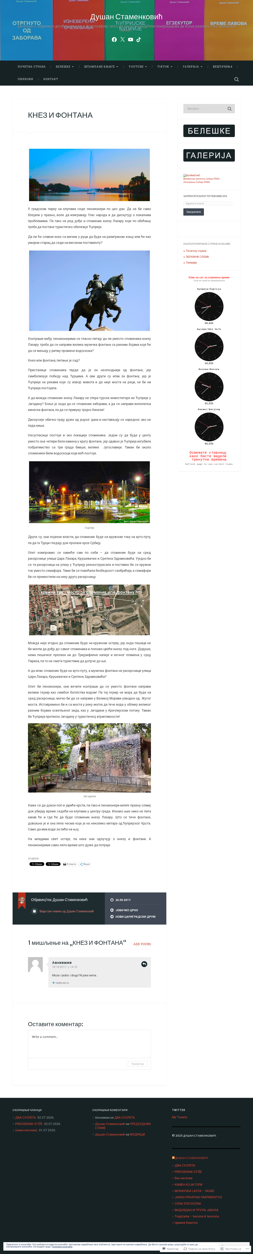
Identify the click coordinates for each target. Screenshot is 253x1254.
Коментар (138, 1063)
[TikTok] (139, 39)
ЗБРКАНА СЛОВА (197, 256)
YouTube (136, 66)
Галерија (191, 66)
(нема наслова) (26, 1130)
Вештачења (223, 66)
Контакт (50, 79)
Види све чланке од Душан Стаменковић (66, 911)
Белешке (63, 66)
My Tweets (179, 1117)
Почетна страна (32, 66)
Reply (144, 964)
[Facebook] (114, 39)
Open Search (236, 79)
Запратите (193, 212)
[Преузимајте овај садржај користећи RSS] (173, 1158)
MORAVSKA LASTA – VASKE (194, 1191)
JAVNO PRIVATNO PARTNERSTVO (198, 1197)
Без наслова (183, 1178)
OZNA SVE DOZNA (188, 1203)
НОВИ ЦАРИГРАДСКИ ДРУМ (135, 916)
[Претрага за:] (209, 108)
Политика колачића (62, 1246)
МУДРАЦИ (137, 1134)
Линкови (25, 79)
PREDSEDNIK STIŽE (28, 1124)
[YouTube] (131, 39)
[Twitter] (122, 39)
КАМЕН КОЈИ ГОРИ (188, 1184)
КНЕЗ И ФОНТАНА (60, 115)
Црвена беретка (186, 1222)
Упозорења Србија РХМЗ (196, 182)
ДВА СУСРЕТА (25, 1117)
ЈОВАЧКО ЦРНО (127, 910)
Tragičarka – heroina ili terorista (197, 1216)
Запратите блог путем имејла (205, 196)
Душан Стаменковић (126, 16)
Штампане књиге (99, 66)
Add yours (142, 944)
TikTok (163, 66)
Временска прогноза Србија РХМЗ (201, 179)
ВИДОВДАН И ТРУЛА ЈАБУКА (196, 1210)
